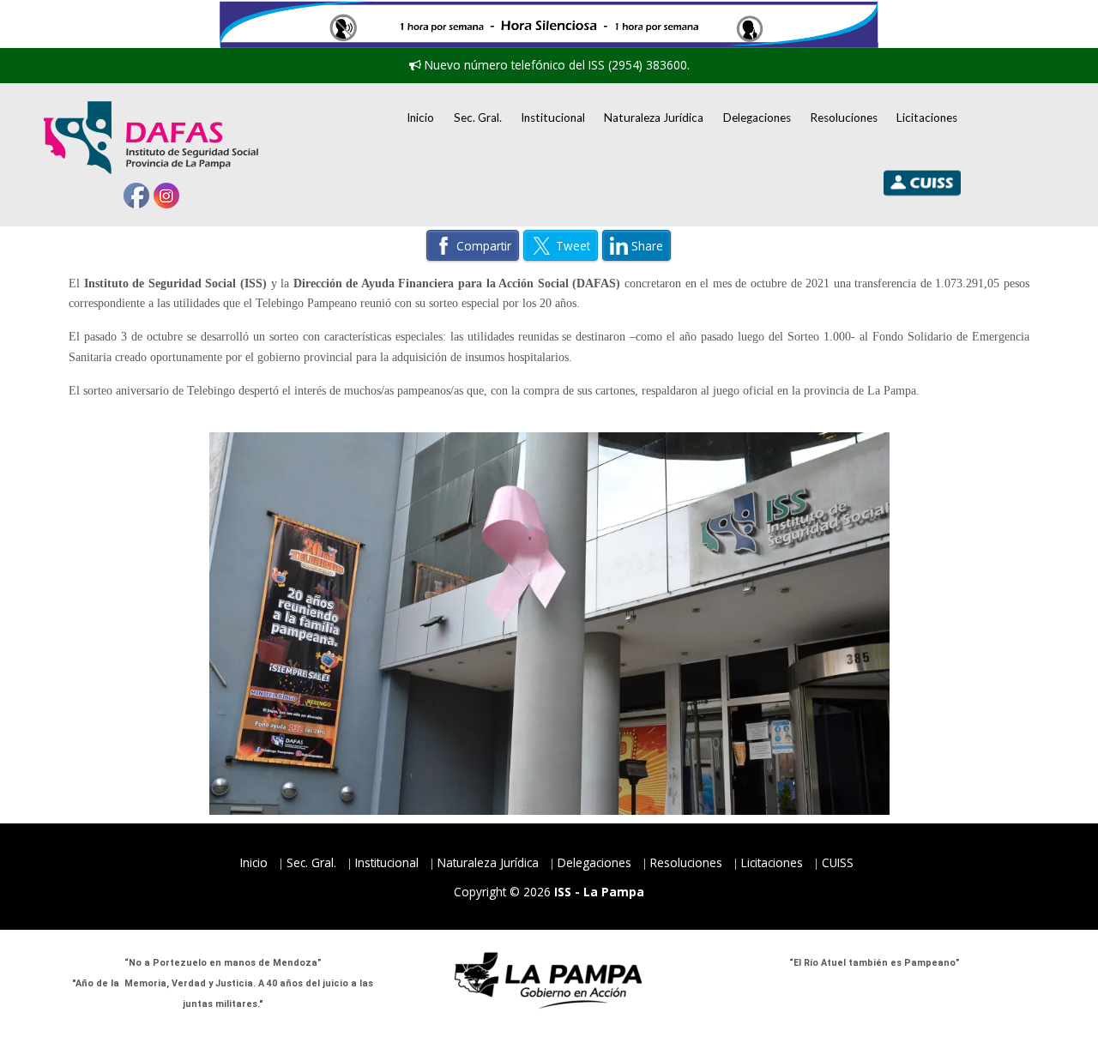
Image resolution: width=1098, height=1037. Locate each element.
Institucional (553, 117)
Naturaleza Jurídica (653, 117)
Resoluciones (844, 117)
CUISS (838, 862)
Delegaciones (757, 117)
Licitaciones (926, 117)
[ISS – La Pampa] (151, 137)
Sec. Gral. (478, 117)
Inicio (420, 117)
